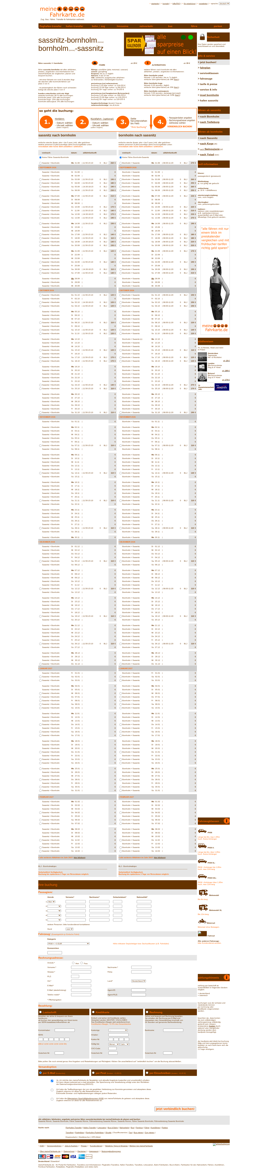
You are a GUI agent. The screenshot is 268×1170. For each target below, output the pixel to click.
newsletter (203, 4)
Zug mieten (149, 1133)
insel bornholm (209, 95)
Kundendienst (96, 1146)
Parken (165, 1128)
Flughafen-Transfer (74, 1128)
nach (210, 149)
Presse (84, 1146)
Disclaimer (81, 1151)
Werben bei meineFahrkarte (141, 1146)
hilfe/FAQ (176, 4)
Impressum (93, 1151)
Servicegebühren (54, 1146)
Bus (132, 1128)
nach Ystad (207, 154)
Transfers (69, 1133)
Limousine (102, 1128)
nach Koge (206, 143)
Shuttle (108, 1133)
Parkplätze (79, 1133)
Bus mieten (138, 1133)
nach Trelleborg (210, 122)
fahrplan (205, 67)
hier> (176, 79)
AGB (42, 1146)
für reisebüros (189, 4)
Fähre (146, 1128)
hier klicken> (80, 858)
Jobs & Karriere (71, 1146)
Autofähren (155, 1128)
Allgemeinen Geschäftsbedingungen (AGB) (85, 1098)
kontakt (166, 4)
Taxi (130, 1133)
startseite (155, 4)
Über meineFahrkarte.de (50, 1151)
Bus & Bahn (113, 1128)
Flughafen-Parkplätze (95, 1133)
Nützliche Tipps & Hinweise (116, 1146)
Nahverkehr (124, 1128)
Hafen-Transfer (89, 1128)
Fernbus (139, 1128)
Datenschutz (69, 1151)
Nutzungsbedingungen (111, 1151)
